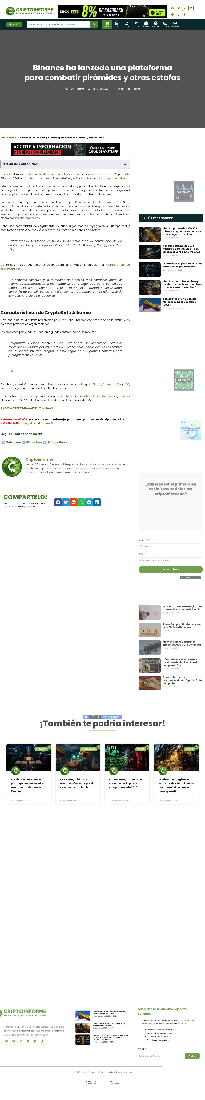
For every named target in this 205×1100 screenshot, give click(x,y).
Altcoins (136, 88)
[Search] (94, 24)
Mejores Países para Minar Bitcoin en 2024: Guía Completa (182, 624)
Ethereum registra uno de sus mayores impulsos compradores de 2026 (125, 783)
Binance (5, 174)
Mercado (48, 407)
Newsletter (175, 26)
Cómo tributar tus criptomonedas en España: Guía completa (182, 661)
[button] (125, 164)
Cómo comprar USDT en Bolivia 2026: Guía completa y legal (110, 1023)
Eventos (146, 26)
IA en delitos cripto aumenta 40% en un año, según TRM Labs (183, 265)
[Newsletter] (175, 23)
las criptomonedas (27, 218)
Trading (126, 26)
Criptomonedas (22, 407)
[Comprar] (156, 23)
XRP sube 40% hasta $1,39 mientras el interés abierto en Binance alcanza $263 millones (181, 249)
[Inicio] (107, 23)
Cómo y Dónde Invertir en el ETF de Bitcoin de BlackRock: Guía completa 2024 (181, 643)
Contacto (165, 26)
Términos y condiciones (114, 1082)
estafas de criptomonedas (98, 396)
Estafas (37, 407)
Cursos (136, 26)
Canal (117, 26)
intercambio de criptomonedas (47, 174)
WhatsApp (34, 442)
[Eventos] (146, 23)
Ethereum (109, 384)
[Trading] (126, 23)
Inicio (107, 26)
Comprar (155, 26)
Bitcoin (97, 384)
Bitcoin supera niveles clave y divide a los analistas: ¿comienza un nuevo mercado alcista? (183, 284)
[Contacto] (165, 23)
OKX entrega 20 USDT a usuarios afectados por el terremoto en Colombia (76, 783)
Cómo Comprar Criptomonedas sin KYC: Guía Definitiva (182, 607)
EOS (126, 384)
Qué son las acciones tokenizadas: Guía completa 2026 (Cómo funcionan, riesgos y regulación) (111, 1038)
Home (3, 137)
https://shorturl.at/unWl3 (36, 423)
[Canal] (117, 23)
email (142, 546)
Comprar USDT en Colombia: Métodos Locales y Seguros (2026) (180, 302)
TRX (118, 384)
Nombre (143, 533)
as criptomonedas (17, 194)
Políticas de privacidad (91, 1082)
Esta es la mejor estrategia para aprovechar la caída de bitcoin (182, 589)
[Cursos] (136, 23)
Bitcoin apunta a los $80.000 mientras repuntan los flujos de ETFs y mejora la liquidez (182, 231)
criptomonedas (115, 178)
